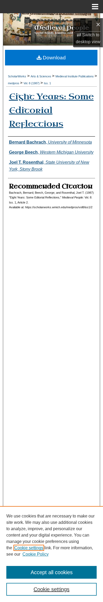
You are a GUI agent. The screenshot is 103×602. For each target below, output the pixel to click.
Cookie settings (28, 548)
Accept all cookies (52, 572)
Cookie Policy (35, 554)
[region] (51, 554)
